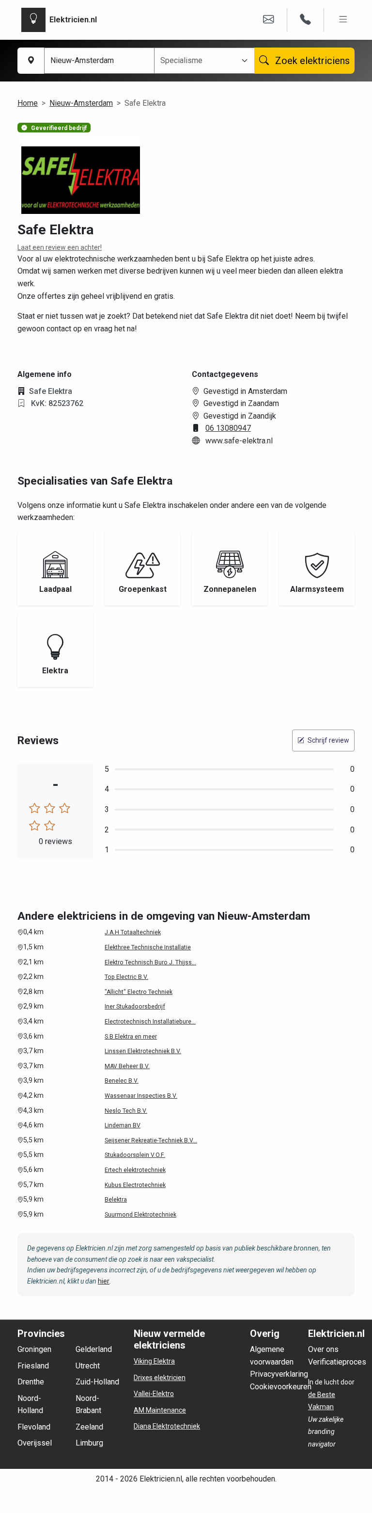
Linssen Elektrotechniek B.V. (143, 1051)
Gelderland (94, 1349)
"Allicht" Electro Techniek (138, 992)
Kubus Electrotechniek (135, 1185)
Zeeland (89, 1427)
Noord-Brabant (88, 1404)
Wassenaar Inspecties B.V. (141, 1095)
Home (27, 103)
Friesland (33, 1365)
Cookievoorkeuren (280, 1386)
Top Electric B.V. (126, 977)
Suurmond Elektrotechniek (140, 1214)
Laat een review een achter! (59, 247)
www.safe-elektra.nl (239, 440)
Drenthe (30, 1381)
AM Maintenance (160, 1410)
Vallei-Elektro (154, 1394)
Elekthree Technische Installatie (148, 947)
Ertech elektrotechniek (135, 1170)
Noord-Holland (30, 1404)
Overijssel (34, 1443)
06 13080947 (228, 428)
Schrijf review (327, 740)
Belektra (116, 1199)
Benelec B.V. (122, 1080)
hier (103, 1281)
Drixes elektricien (160, 1378)
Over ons (323, 1349)
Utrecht (88, 1365)
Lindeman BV (122, 1125)
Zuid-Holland (97, 1381)
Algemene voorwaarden (272, 1356)
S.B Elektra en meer (131, 1036)
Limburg (89, 1443)
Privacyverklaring (279, 1374)
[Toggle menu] (343, 19)
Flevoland (33, 1427)
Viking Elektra (154, 1361)
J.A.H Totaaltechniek (133, 932)
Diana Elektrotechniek (167, 1426)
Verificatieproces (337, 1362)
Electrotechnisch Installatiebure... (150, 1021)
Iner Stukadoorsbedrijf (135, 1006)
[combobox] (198, 60)
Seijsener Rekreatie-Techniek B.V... (151, 1140)
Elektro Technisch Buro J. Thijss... (150, 962)
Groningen (34, 1349)
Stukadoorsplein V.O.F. (135, 1155)
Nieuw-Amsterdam (81, 103)
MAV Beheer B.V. (127, 1066)
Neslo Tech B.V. (126, 1110)
